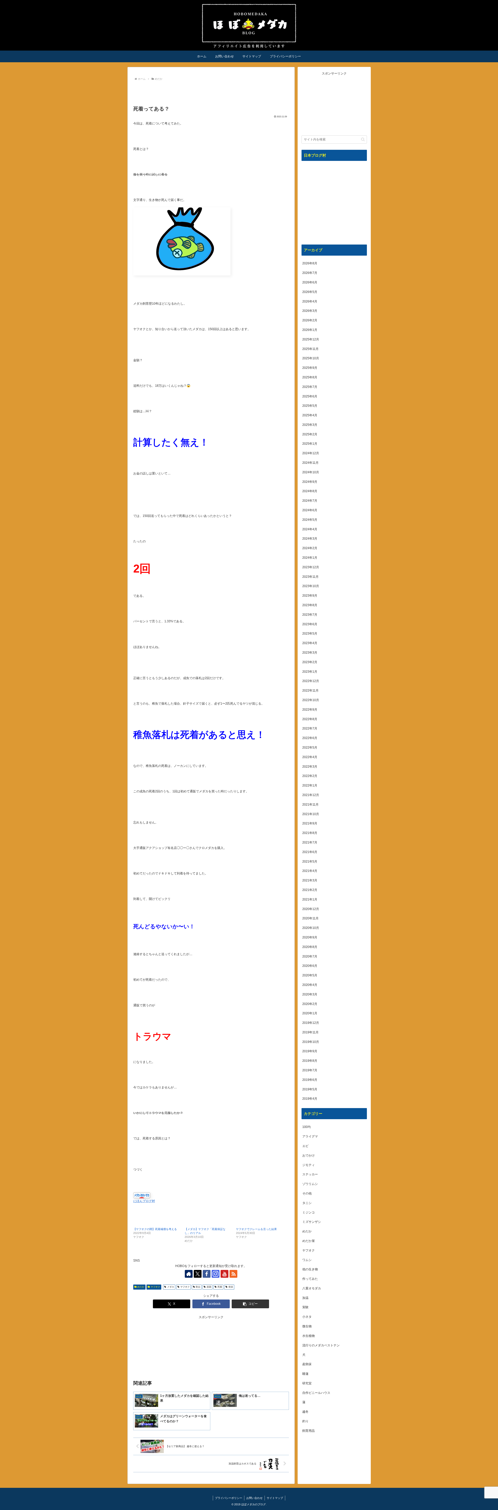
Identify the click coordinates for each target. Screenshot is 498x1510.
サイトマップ (275, 1497)
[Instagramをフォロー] (215, 1274)
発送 (230, 1287)
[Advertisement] (211, 92)
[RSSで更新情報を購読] (233, 1274)
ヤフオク (155, 1287)
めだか (140, 1287)
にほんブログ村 (144, 1201)
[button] (250, 1304)
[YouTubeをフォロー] (224, 1274)
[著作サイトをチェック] (189, 1274)
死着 (219, 1287)
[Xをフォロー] (198, 1274)
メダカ (170, 1287)
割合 (198, 1287)
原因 (209, 1287)
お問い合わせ (254, 1497)
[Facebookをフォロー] (206, 1274)
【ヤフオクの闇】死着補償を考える (155, 1229)
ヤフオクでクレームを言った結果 (256, 1229)
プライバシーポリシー (228, 1497)
